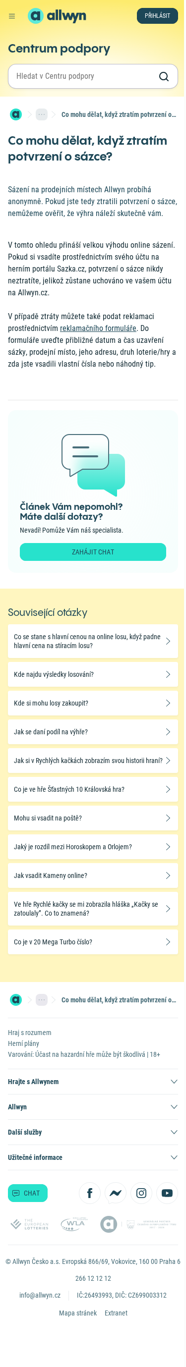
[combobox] (84, 76)
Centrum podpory (59, 48)
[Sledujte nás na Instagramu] (141, 1193)
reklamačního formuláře (98, 328)
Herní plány (23, 1043)
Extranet (116, 1313)
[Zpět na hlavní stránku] (36, 16)
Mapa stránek (78, 1313)
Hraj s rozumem (30, 1033)
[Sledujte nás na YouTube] (167, 1193)
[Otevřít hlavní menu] (12, 16)
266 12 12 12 (93, 1278)
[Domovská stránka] (16, 114)
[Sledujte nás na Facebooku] (90, 1193)
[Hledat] (164, 76)
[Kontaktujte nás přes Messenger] (115, 1193)
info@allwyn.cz (40, 1295)
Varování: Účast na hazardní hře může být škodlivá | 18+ (84, 1054)
